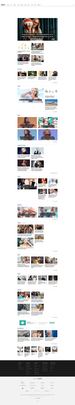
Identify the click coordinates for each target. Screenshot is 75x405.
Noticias (19, 364)
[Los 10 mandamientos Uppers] (34, 349)
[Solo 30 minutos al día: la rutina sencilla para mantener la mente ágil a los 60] (25, 229)
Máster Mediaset (36, 374)
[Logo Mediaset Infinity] (23, 383)
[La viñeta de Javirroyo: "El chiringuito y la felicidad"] (51, 91)
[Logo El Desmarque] (23, 385)
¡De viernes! (28, 372)
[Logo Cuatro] (42, 383)
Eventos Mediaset (45, 369)
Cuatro (51, 369)
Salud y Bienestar (44, 370)
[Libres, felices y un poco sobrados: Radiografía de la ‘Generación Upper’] (27, 349)
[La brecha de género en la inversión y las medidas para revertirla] (37, 58)
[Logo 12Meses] (52, 388)
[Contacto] (55, 349)
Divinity (51, 370)
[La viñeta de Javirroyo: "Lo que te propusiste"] (24, 46)
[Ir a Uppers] (3, 5)
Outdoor (27, 374)
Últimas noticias (20, 367)
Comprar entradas (45, 364)
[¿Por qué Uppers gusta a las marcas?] (48, 349)
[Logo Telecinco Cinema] (42, 388)
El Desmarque (52, 367)
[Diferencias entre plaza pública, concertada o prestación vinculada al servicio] (51, 333)
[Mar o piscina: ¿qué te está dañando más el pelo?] (31, 95)
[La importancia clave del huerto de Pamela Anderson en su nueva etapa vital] (32, 73)
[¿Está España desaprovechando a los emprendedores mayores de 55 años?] (42, 278)
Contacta (35, 364)
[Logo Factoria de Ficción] (33, 385)
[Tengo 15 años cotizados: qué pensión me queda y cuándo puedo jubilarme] (24, 295)
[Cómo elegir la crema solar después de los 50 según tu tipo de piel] (25, 242)
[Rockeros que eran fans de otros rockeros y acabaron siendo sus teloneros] (27, 183)
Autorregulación (36, 368)
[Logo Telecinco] (32, 383)
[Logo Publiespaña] (37, 391)
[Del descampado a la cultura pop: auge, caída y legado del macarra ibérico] (24, 57)
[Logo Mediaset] (37, 379)
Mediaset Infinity (52, 364)
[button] (27, 122)
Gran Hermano (28, 364)
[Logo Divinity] (52, 383)
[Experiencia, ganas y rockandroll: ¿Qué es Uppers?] (20, 349)
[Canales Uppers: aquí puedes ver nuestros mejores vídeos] (48, 122)
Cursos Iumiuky (44, 367)
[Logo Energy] (52, 385)
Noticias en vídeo (20, 369)
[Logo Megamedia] (38, 398)
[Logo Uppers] (33, 388)
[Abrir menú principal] (73, 4)
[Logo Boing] (42, 385)
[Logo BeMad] (23, 388)
